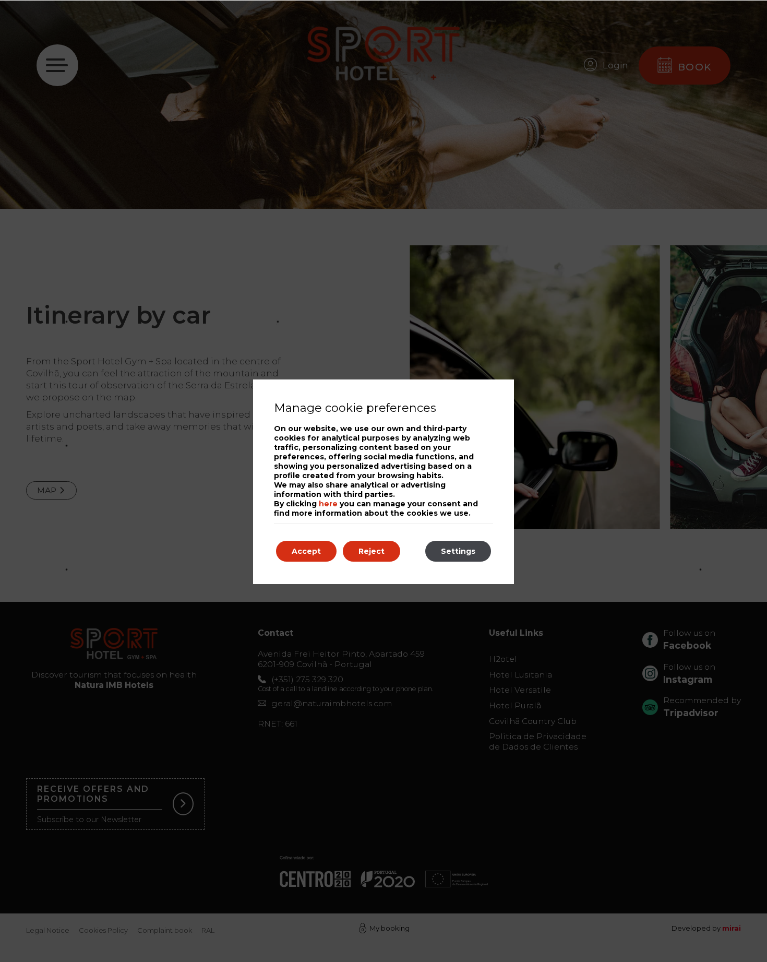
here (328, 503)
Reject (371, 551)
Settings (458, 551)
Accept (306, 551)
